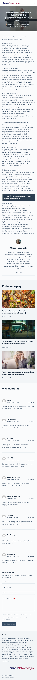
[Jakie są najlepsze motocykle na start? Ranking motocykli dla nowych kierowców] (18, 329)
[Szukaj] (34, 3)
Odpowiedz (31, 402)
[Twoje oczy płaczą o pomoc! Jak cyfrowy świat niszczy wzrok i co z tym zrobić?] (18, 360)
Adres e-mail (8, 587)
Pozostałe (13, 26)
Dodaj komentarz (9, 599)
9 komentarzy (22, 26)
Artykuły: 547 (18, 272)
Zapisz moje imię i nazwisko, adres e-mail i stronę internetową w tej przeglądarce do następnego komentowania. (16, 617)
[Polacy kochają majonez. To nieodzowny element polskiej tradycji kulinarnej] (18, 299)
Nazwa (6, 582)
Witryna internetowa (10, 593)
